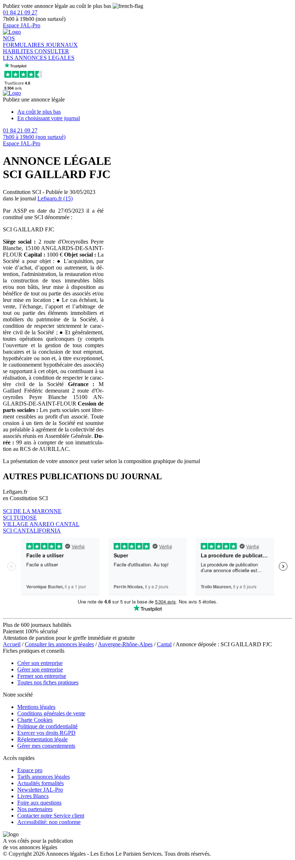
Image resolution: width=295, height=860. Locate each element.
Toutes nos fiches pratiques (47, 682)
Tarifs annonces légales (43, 777)
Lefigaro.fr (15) (55, 198)
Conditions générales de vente (51, 713)
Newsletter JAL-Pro (40, 790)
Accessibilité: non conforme (49, 822)
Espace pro (29, 770)
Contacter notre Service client (50, 816)
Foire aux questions (39, 803)
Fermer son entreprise (41, 676)
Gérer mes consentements (46, 746)
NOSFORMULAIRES (24, 41)
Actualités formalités (40, 783)
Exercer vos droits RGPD (46, 733)
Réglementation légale (42, 739)
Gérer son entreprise (40, 669)
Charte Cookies (35, 720)
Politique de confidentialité (47, 726)
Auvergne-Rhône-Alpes (125, 644)
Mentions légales (36, 707)
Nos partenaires (35, 809)
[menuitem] (154, 112)
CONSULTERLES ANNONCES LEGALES (38, 54)
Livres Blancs (33, 796)
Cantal (164, 644)
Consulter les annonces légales (59, 644)
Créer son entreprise (40, 663)
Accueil (12, 644)
